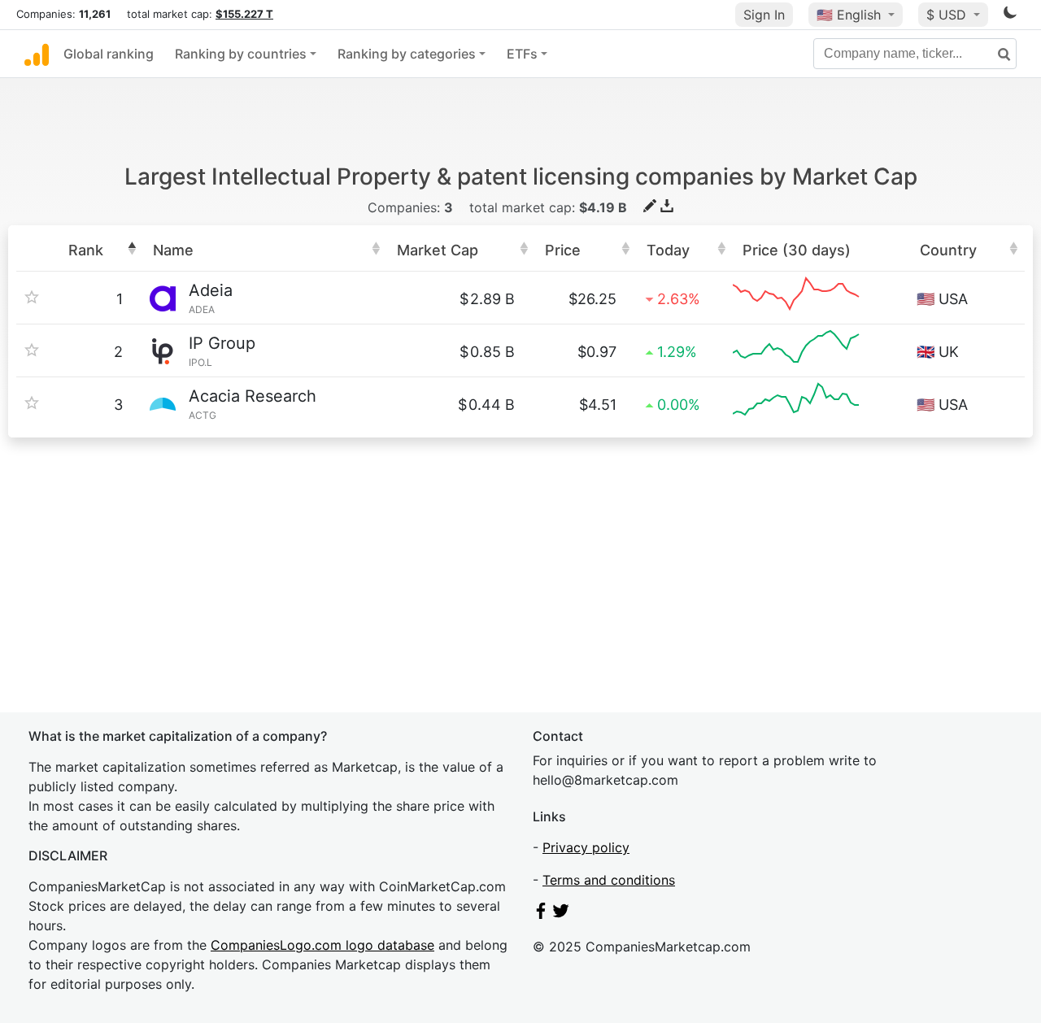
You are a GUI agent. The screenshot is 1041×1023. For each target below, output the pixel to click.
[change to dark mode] (1010, 15)
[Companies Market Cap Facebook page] (541, 914)
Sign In (764, 15)
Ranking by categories (407, 54)
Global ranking (108, 54)
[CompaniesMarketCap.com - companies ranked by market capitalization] (36, 53)
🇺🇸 (849, 15)
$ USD (948, 15)
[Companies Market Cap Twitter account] (561, 914)
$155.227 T (244, 13)
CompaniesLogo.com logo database (322, 945)
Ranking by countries (241, 54)
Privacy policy (585, 847)
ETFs (522, 54)
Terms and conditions (608, 880)
